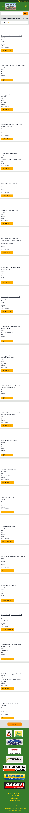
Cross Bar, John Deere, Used (9, 183)
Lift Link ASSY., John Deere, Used (10, 385)
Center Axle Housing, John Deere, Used (12, 674)
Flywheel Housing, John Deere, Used (11, 615)
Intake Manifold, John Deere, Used (11, 644)
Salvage (16, 805)
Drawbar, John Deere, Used (8, 497)
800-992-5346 (24, 1)
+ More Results (14, 724)
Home (5, 805)
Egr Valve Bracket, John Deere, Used (11, 36)
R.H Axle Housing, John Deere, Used (11, 703)
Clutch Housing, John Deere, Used (10, 326)
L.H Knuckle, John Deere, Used (9, 153)
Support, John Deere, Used (8, 526)
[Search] (25, 13)
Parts (10, 805)
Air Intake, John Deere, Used (9, 440)
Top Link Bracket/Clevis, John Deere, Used (13, 556)
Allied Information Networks (16, 810)
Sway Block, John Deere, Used (9, 210)
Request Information (7, 482)
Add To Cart (8, 50)
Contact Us (22, 805)
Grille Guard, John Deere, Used (9, 238)
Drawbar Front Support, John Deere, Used (13, 65)
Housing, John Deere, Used (8, 95)
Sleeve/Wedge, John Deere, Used (10, 267)
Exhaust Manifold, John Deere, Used (11, 124)
